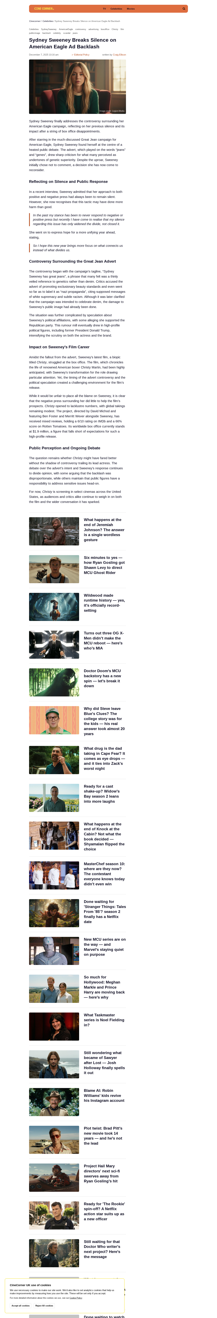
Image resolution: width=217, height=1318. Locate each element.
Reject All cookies (44, 1306)
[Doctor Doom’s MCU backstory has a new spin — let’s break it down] (77, 682)
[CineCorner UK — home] (44, 9)
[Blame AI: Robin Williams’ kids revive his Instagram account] (77, 1102)
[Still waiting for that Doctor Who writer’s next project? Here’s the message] (77, 1253)
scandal (66, 33)
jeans (75, 33)
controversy (80, 29)
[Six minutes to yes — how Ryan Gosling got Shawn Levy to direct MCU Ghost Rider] (77, 569)
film (122, 29)
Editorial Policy (81, 54)
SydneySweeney (49, 29)
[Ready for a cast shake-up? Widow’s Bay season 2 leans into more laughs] (77, 798)
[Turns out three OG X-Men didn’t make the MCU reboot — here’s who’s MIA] (77, 644)
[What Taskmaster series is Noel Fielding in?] (77, 1026)
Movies (131, 8)
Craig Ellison (119, 54)
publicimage (34, 33)
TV (104, 8)
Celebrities (116, 8)
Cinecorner (34, 21)
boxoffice (105, 29)
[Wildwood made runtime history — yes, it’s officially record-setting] (77, 607)
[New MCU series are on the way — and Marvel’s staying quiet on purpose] (77, 951)
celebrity (57, 33)
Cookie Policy (76, 1298)
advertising (93, 29)
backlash (46, 33)
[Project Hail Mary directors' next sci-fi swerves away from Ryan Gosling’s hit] (77, 1177)
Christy (115, 29)
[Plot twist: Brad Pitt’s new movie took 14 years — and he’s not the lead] (77, 1140)
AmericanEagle (66, 29)
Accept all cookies (21, 1306)
